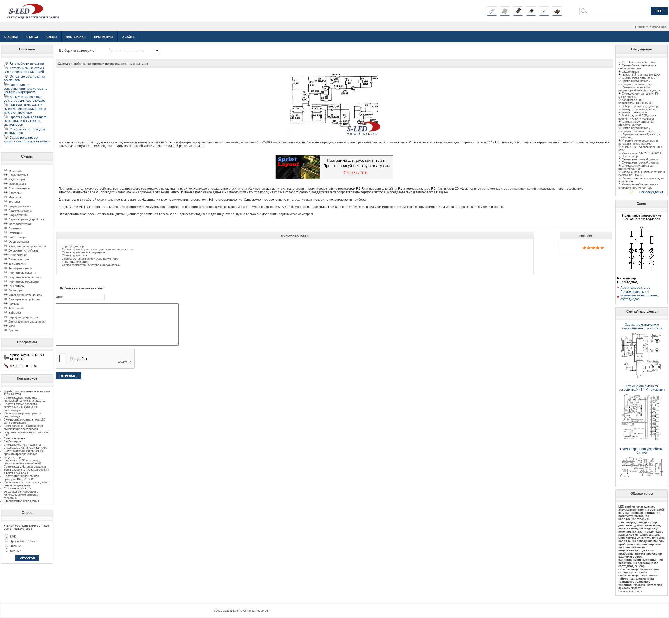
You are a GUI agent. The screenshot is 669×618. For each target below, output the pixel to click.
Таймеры (15, 312)
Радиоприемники (20, 206)
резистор (644, 562)
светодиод (626, 566)
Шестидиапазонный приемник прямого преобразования (23, 452)
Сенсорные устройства (24, 299)
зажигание (644, 525)
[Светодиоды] (492, 15)
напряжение (627, 541)
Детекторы (16, 290)
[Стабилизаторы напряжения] (531, 15)
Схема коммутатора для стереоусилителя (636, 123)
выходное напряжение (633, 517)
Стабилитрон (12, 441)
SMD (12, 536)
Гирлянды (15, 228)
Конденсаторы (13, 457)
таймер (623, 578)
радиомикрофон (630, 556)
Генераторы (16, 286)
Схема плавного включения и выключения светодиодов (23, 427)
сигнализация (649, 569)
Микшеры (15, 197)
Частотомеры (18, 237)
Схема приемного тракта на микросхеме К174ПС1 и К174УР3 (26, 446)
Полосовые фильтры (17, 488)
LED (621, 506)
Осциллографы (19, 241)
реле (654, 562)
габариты (643, 519)
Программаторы (19, 188)
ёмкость (636, 588)
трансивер (642, 581)
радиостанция (652, 559)
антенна (643, 509)
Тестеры (14, 201)
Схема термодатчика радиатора (83, 252)
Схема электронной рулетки (640, 159)
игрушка (624, 528)
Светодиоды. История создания (25, 466)
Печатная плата (14, 438)
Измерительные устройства (27, 246)
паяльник (641, 544)
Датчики (14, 303)
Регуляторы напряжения (25, 277)
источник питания (631, 531)
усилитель (625, 584)
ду (634, 525)
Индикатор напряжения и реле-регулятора (90, 258)
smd (628, 506)
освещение (645, 541)
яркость (624, 588)
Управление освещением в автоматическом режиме (638, 142)
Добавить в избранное (651, 26)
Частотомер (630, 156)
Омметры (15, 232)
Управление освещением (25, 294)
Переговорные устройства (26, 219)
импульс (637, 528)
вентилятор (652, 512)
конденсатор (654, 531)
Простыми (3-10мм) (23, 541)
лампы (623, 534)
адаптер (649, 506)
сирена (623, 572)
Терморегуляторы (20, 268)
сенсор (640, 566)
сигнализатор (628, 569)
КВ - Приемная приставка (639, 62)
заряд (657, 525)
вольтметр (625, 515)
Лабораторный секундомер (640, 106)
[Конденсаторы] (518, 15)
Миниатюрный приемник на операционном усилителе (638, 186)
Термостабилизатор (75, 261)
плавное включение (632, 547)
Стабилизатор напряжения (21, 501)
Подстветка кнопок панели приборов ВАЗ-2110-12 (21, 477)
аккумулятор (627, 509)
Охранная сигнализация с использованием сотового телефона (21, 494)
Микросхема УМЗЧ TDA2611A (641, 153)
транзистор (626, 581)
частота (639, 584)
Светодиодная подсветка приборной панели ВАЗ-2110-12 (24, 399)
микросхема (627, 537)
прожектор (654, 553)
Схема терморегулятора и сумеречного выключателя (98, 249)
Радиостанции (18, 215)
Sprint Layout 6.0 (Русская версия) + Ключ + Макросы (26, 471)
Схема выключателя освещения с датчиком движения (26, 484)
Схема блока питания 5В (638, 77)
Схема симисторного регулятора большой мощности (639, 89)
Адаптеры (15, 192)
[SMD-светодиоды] (505, 15)
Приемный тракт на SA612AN (641, 74)
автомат (637, 506)
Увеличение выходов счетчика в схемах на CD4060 (641, 173)
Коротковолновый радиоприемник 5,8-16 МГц (636, 101)
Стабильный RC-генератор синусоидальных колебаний (22, 462)
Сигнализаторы (19, 259)
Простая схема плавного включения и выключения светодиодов (21, 407)
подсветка (646, 550)
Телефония (16, 308)
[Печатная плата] (557, 15)
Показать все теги (630, 591)
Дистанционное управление (27, 321)
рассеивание (627, 562)
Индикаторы (17, 179)
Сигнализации (18, 254)
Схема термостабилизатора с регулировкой (91, 264)
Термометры (17, 263)
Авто (12, 326)
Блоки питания (18, 175)
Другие (13, 330)
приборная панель (631, 553)
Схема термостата (74, 255)
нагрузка (658, 537)
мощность (644, 537)
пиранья (654, 544)
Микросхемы (17, 183)
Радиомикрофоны (20, 210)
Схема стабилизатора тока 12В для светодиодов (24, 421)
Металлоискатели (20, 223)
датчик (638, 522)
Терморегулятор (73, 246)
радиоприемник (630, 559)
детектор (650, 522)
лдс (631, 534)
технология (637, 578)
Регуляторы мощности (24, 281)
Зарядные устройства (23, 317)
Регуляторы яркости (22, 272)
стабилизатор (628, 575)
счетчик (653, 575)
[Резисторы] (544, 15)
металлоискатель (647, 534)
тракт (650, 578)
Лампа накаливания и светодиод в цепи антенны (636, 82)
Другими (15, 550)
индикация (652, 528)
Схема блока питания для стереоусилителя (637, 67)
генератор (625, 522)
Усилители (15, 170)
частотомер (654, 584)
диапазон (625, 525)
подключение (628, 550)
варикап (637, 512)
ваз (627, 512)
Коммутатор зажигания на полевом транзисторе (637, 111)
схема (643, 575)
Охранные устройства (23, 250)
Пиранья (15, 545)
